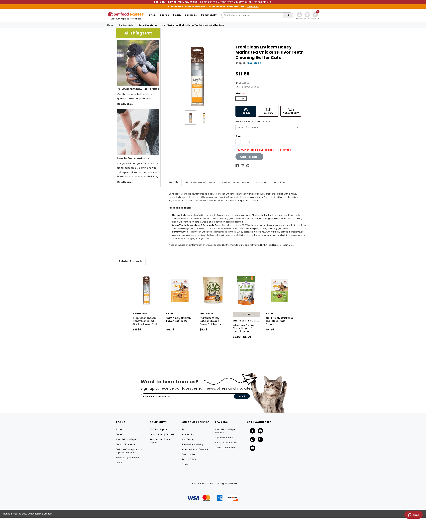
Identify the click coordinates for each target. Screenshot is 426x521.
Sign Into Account (224, 437)
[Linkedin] (242, 166)
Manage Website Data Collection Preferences (28, 513)
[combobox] (267, 127)
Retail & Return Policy (192, 444)
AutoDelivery (188, 439)
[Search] (288, 15)
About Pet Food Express (127, 439)
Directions (261, 182)
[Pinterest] (247, 166)
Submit (242, 396)
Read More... (125, 104)
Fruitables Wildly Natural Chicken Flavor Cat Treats (210, 321)
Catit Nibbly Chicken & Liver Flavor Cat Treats (279, 321)
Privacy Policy (189, 459)
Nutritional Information (235, 182)
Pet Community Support (162, 434)
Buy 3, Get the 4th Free (225, 442)
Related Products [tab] (130, 261)
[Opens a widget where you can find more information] (413, 515)
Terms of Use (188, 454)
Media (119, 462)
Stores (119, 429)
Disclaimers (280, 182)
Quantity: (241, 136)
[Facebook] (237, 166)
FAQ (184, 429)
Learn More (288, 245)
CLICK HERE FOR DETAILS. (258, 2)
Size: (240, 93)
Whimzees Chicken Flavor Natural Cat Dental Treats (244, 328)
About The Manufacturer (200, 182)
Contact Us (188, 434)
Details (173, 182)
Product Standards (125, 444)
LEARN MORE (253, 6)
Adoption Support (159, 429)
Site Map (186, 464)
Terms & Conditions (225, 447)
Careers (120, 434)
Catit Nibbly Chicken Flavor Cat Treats (178, 319)
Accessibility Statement (127, 457)
